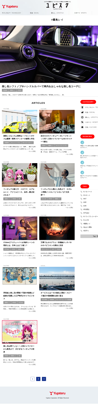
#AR (84, 202)
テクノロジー (11, 13)
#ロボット (86, 195)
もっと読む (32, 151)
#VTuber (7, 249)
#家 (19, 199)
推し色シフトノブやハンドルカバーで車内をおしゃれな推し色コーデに (41, 86)
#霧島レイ (12, 90)
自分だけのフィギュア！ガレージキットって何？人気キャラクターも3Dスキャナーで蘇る (56, 139)
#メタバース (87, 191)
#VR (84, 206)
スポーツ (80, 13)
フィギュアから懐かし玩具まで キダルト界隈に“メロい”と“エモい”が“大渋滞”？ (56, 192)
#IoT (53, 249)
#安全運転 (44, 299)
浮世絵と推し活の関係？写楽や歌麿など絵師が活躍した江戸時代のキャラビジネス (18, 296)
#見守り (86, 231)
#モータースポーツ (27, 142)
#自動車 (5, 90)
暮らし (57, 13)
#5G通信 (86, 209)
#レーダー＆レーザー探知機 (63, 299)
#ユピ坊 (44, 199)
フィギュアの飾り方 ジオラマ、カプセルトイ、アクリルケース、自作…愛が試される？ (18, 192)
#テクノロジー (45, 249)
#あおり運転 (87, 227)
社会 (34, 13)
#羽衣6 (19, 90)
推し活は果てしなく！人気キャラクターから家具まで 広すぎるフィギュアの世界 (18, 349)
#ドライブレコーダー (61, 145)
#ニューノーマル (15, 142)
